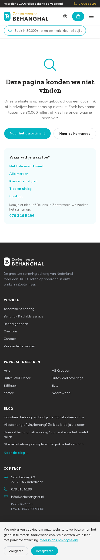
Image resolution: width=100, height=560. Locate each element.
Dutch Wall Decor (17, 378)
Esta (55, 385)
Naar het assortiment (27, 133)
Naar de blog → (16, 453)
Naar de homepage (74, 133)
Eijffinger (10, 385)
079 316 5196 (87, 3)
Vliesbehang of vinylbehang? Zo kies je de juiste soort (44, 425)
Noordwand (61, 393)
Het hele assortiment (26, 166)
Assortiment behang (19, 309)
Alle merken (18, 174)
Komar (8, 393)
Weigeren (16, 551)
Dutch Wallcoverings (67, 378)
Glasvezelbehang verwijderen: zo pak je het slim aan (43, 444)
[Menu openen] (91, 16)
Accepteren (44, 551)
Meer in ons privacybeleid (59, 540)
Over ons (10, 331)
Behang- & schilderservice (23, 316)
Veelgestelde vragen (19, 346)
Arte (7, 370)
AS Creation (61, 370)
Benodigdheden (16, 324)
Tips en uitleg (20, 189)
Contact (16, 196)
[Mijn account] (65, 16)
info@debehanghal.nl (27, 497)
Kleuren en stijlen (23, 181)
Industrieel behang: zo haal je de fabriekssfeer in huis (44, 417)
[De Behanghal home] (26, 16)
